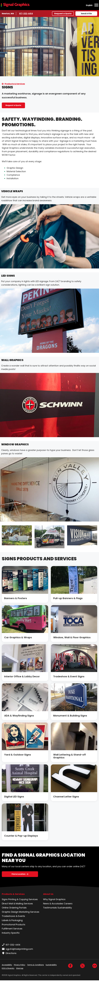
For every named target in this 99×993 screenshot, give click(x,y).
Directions (11, 953)
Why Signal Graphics (54, 899)
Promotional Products (13, 924)
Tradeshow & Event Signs (68, 676)
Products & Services (15, 83)
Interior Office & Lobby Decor (22, 676)
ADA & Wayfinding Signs (19, 715)
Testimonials (50, 907)
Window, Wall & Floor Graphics (72, 637)
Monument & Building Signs (70, 715)
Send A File (86, 13)
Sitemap (19, 968)
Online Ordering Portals (14, 907)
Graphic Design (10, 911)
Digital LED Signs (14, 796)
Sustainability (64, 907)
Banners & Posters (15, 598)
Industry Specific (11, 932)
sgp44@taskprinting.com (19, 948)
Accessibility (7, 965)
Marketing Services (29, 911)
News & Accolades (53, 903)
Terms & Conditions (35, 965)
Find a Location (18, 874)
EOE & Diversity (8, 968)
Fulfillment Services (12, 928)
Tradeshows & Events (13, 916)
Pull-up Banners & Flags (68, 598)
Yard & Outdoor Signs (17, 754)
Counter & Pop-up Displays (21, 835)
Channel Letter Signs (66, 796)
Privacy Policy (19, 965)
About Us (48, 894)
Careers (68, 903)
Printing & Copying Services (23, 899)
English (89, 5)
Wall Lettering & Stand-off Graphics (69, 756)
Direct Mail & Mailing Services (17, 903)
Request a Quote (62, 13)
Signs (5, 899)
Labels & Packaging (12, 920)
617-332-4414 (26, 13)
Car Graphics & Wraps (18, 637)
